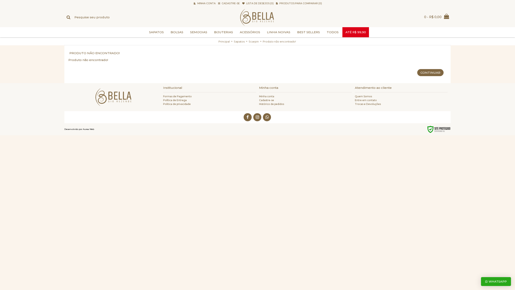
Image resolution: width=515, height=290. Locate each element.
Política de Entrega (175, 100)
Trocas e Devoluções (368, 104)
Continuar (430, 73)
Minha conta (266, 96)
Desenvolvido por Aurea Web (79, 129)
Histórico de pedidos (271, 104)
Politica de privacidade (177, 104)
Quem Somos (363, 96)
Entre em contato (366, 100)
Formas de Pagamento (177, 96)
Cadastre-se (266, 100)
